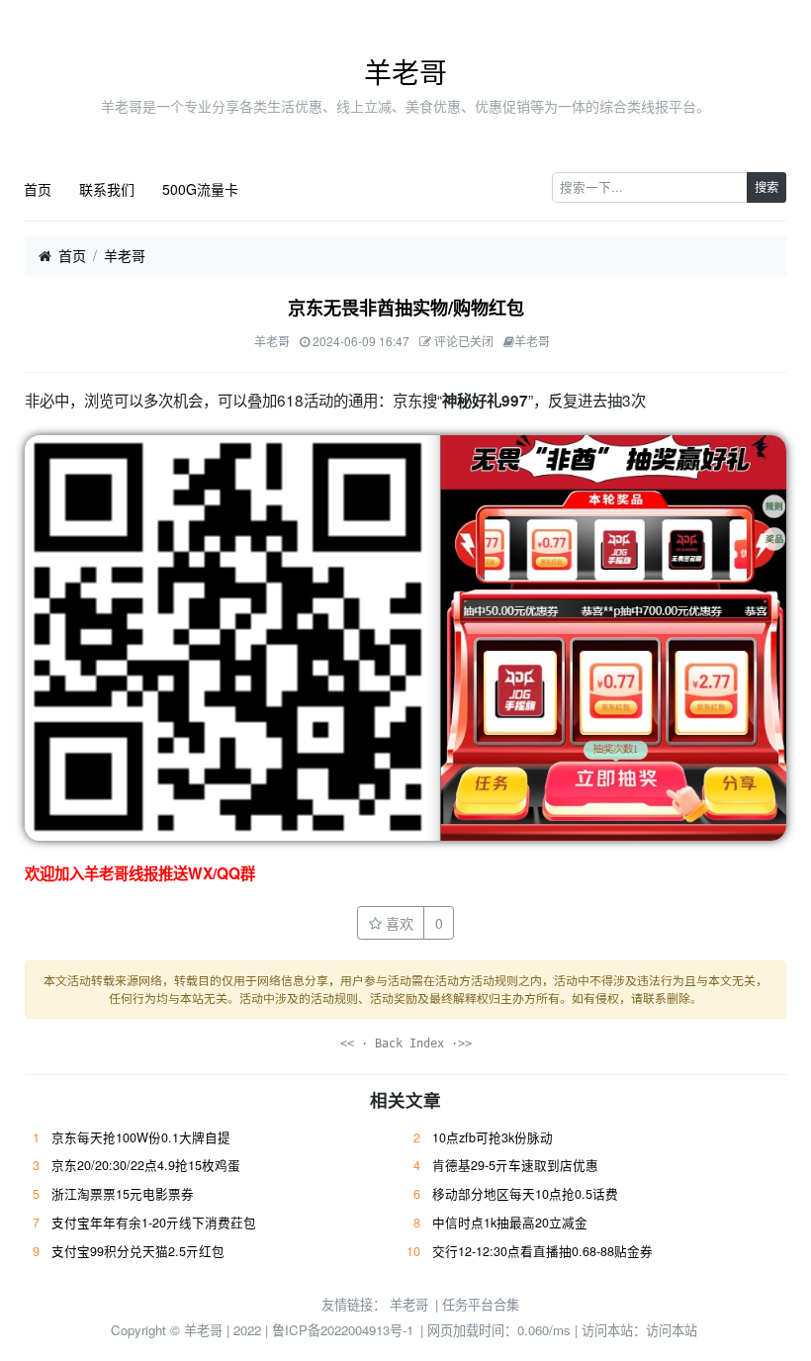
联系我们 (107, 189)
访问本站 (671, 1329)
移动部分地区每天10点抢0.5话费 (525, 1194)
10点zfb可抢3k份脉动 (492, 1137)
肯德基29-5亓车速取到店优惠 (515, 1165)
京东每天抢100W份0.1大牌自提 (140, 1137)
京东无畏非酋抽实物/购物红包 (406, 307)
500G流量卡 (200, 189)
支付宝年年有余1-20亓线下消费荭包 (153, 1222)
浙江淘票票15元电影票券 (122, 1194)
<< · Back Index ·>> (406, 1043)
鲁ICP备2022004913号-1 (342, 1329)
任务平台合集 (480, 1304)
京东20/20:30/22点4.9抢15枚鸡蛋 (145, 1165)
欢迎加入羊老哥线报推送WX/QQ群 (140, 873)
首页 (37, 189)
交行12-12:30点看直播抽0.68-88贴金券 (542, 1251)
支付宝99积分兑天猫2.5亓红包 (138, 1251)
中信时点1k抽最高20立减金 (509, 1222)
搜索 (766, 186)
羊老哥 (405, 71)
